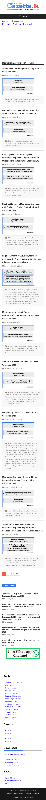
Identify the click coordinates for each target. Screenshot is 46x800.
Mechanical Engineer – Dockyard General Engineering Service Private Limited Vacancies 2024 (20, 480)
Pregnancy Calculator (13, 701)
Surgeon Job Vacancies (20, 466)
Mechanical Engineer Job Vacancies (17, 299)
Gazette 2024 (10, 736)
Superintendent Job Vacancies (26, 565)
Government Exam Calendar (16, 754)
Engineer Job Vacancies (29, 242)
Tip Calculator (10, 715)
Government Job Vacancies (22, 143)
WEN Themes (28, 797)
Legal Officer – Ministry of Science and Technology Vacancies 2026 (21, 641)
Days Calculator (11, 688)
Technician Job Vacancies (14, 404)
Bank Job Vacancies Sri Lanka (16, 99)
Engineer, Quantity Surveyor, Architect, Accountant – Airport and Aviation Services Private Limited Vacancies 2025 (21, 258)
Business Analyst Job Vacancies (16, 448)
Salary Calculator (11, 709)
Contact (36, 794)
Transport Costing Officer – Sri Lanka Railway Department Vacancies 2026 (20, 595)
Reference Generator (13, 707)
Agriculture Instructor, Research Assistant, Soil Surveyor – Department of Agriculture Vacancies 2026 (21, 629)
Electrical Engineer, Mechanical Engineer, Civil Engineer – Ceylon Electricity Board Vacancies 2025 (21, 207)
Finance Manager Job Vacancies (17, 558)
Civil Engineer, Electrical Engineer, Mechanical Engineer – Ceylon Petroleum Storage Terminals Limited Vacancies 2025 (21, 157)
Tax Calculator (10, 712)
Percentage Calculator (13, 699)
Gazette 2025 (10, 733)
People (7, 783)
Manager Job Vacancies (28, 459)
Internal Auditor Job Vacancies (23, 457)
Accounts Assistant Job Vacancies (18, 392)
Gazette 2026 (10, 730)
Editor (17, 75)
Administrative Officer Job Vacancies (19, 443)
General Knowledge (12, 765)
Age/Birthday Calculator (14, 682)
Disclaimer (28, 794)
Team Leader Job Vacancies (22, 303)
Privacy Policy (18, 794)
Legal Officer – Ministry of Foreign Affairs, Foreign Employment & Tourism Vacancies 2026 (21, 605)
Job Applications (11, 762)
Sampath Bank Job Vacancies (25, 101)
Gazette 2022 (10, 741)
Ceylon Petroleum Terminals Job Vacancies (21, 188)
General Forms (11, 757)
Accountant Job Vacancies (15, 290)
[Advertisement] (23, 42)
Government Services (13, 781)
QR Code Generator (12, 704)
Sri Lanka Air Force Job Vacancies (23, 401)
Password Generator (13, 696)
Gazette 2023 (10, 739)
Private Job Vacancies (13, 515)
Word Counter (10, 717)
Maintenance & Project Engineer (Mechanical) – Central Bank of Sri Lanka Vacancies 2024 (20, 315)
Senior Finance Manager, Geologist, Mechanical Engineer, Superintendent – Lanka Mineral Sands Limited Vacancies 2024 (22, 527)
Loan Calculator (11, 693)
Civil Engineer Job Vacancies (22, 240)
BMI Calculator (11, 685)
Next (17, 573)
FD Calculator (10, 691)
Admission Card (11, 759)
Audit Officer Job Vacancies (24, 446)
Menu (24, 16)
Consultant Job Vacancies (21, 450)
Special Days (10, 778)
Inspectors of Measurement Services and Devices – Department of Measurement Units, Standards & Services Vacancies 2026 (22, 617)
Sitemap (9, 794)
